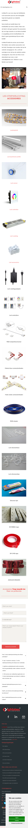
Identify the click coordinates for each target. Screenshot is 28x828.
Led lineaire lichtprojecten (7, 759)
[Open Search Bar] (27, 7)
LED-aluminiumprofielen (6, 752)
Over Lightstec (5, 746)
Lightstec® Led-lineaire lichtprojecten (9, 780)
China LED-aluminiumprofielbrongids (9, 778)
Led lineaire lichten (5, 756)
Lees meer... (14, 739)
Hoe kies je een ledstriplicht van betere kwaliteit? (11, 772)
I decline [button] (17, 820)
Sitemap (5, 814)
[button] (14, 655)
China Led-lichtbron (6, 763)
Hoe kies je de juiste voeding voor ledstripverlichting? (12, 770)
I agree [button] (16, 817)
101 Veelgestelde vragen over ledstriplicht (10, 783)
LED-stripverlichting (6, 749)
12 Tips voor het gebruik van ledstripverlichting (11, 775)
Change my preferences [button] (16, 823)
